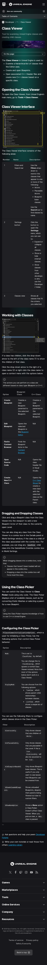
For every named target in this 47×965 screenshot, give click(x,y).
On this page (9, 54)
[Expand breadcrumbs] (17, 22)
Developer (9, 22)
